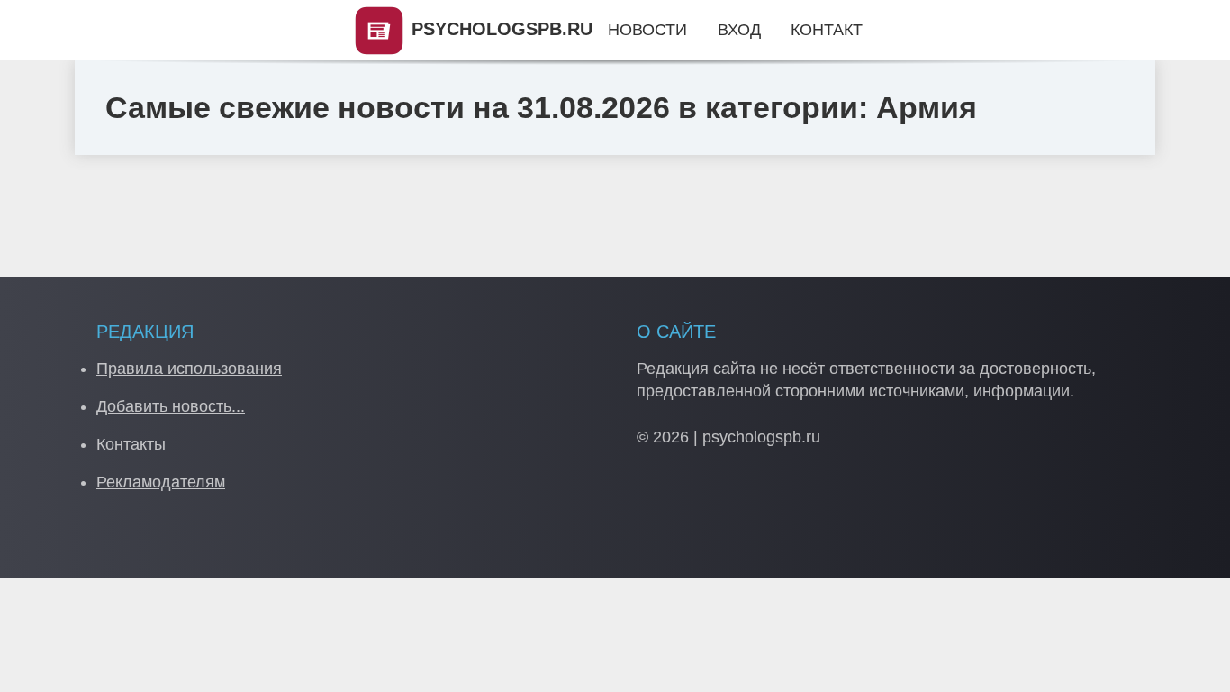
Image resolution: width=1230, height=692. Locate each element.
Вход (739, 30)
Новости (647, 30)
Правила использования (189, 369)
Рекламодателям (160, 482)
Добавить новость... (170, 406)
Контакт (827, 30)
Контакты (131, 444)
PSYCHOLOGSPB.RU (499, 29)
